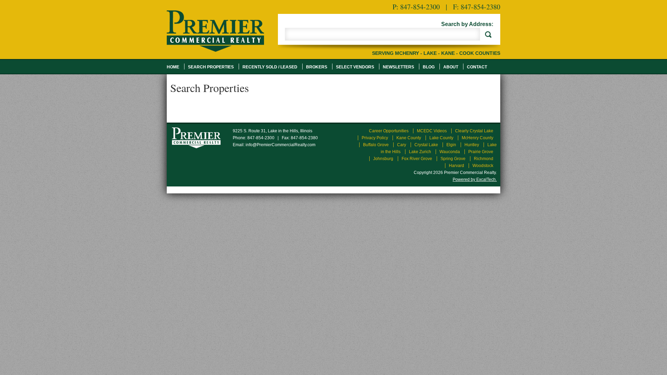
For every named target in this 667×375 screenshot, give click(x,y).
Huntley (471, 144)
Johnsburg (383, 158)
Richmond (483, 158)
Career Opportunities (389, 130)
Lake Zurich (420, 151)
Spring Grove (453, 158)
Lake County (441, 137)
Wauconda (449, 151)
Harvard (456, 165)
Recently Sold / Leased (269, 67)
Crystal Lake (426, 144)
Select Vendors (355, 67)
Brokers (316, 67)
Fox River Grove (417, 158)
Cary (401, 144)
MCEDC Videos (432, 130)
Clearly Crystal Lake (474, 130)
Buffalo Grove (376, 144)
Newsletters (398, 67)
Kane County (408, 137)
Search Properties (211, 67)
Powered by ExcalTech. (475, 179)
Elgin (451, 144)
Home (173, 67)
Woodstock (482, 165)
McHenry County (477, 137)
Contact (477, 67)
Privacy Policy (375, 137)
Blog (429, 67)
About (450, 67)
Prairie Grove (480, 151)
